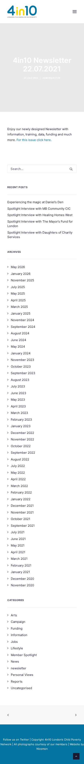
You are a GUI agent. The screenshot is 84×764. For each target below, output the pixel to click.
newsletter (52, 78)
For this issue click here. (34, 140)
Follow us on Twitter (16, 739)
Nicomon (42, 748)
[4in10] (22, 12)
